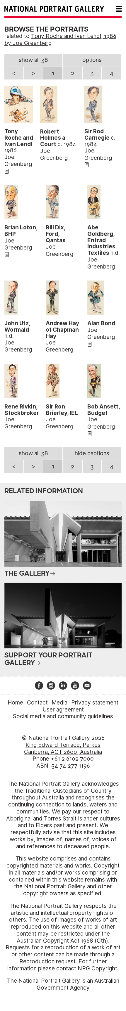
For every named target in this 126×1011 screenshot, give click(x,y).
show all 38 (33, 60)
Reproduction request (47, 961)
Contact (37, 702)
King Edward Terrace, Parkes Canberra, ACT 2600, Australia (63, 748)
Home (15, 702)
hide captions (92, 453)
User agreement (63, 709)
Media (59, 702)
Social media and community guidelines (63, 716)
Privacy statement (94, 702)
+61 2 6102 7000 (72, 758)
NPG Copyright (97, 968)
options (92, 60)
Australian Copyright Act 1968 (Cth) (62, 940)
